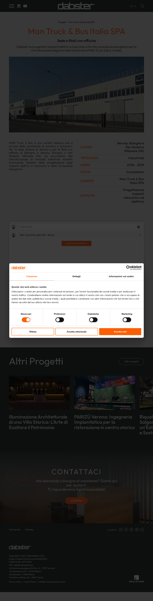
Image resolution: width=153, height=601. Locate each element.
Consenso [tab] (31, 276)
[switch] (59, 319)
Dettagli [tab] (76, 276)
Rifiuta (32, 331)
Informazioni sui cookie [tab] (121, 276)
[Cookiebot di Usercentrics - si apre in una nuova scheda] (128, 267)
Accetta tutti (120, 331)
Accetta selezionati (76, 331)
